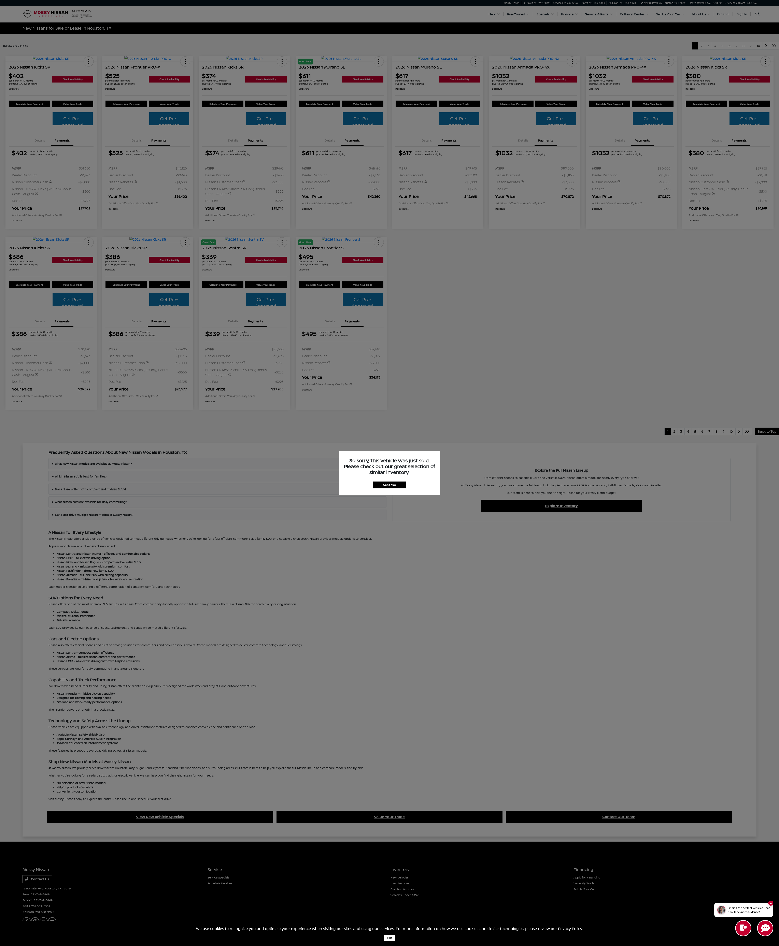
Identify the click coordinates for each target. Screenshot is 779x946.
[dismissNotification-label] (770, 903)
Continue (389, 485)
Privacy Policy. (570, 928)
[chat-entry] (743, 928)
